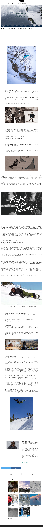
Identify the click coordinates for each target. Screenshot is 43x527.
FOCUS (8, 3)
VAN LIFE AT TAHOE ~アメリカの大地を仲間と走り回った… (24, 492)
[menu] (42, 1)
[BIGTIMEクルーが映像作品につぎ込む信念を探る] (24, 499)
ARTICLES (5, 3)
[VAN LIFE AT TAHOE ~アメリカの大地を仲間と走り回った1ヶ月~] (24, 486)
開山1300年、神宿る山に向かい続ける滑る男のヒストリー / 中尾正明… (13, 518)
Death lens (31, 461)
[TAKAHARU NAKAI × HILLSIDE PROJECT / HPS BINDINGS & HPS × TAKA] (35, 499)
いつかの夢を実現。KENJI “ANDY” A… (12, 492)
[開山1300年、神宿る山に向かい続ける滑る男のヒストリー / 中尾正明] (13, 512)
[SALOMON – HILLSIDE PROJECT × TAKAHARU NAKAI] (13, 499)
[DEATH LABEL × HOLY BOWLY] (35, 486)
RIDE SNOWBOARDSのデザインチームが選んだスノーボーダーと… (24, 518)
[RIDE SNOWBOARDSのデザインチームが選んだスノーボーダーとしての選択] (24, 512)
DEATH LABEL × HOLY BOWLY (33, 492)
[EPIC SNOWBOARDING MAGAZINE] (21, 1)
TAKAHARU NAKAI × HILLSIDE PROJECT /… (35, 505)
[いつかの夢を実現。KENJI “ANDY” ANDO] (13, 486)
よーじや (28, 461)
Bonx (34, 461)
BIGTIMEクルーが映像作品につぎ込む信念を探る (24, 505)
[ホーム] (2, 3)
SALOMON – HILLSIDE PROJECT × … (12, 505)
